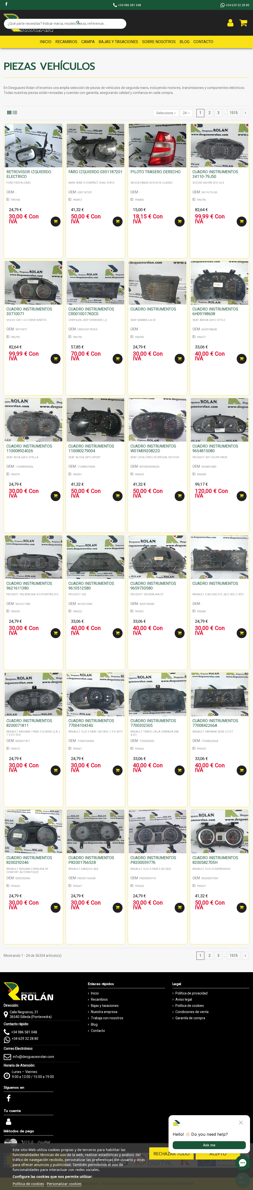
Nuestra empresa (104, 1012)
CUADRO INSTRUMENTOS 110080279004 (91, 448)
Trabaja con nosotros (107, 1018)
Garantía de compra (190, 1018)
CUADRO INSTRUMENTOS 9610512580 (91, 586)
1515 (234, 112)
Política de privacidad (191, 993)
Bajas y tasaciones (105, 1005)
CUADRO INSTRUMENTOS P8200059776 (153, 860)
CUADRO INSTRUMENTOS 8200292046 (29, 860)
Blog (94, 1024)
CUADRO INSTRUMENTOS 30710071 (29, 311)
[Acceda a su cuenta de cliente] (230, 22)
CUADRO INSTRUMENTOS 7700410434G (91, 723)
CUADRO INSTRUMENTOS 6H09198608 (215, 311)
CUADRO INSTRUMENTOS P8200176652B (91, 860)
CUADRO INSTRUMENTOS (153, 309)
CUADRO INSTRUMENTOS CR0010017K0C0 (91, 311)
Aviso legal (183, 999)
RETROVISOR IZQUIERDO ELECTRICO (28, 174)
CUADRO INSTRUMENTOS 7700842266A (215, 723)
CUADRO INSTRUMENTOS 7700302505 (153, 723)
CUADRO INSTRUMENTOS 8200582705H (215, 860)
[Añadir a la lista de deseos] (59, 131)
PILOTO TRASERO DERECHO (155, 172)
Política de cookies (189, 1005)
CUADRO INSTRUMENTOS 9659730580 (153, 586)
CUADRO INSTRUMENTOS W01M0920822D (153, 448)
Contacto (98, 1030)
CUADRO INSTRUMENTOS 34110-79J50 (215, 174)
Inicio (95, 993)
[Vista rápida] (59, 140)
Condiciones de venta (192, 1012)
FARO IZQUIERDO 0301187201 (95, 172)
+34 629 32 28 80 (25, 1038)
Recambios (99, 999)
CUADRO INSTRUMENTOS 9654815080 (215, 448)
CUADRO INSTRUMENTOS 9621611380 (29, 586)
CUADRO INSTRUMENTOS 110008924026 (29, 448)
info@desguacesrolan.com (33, 1056)
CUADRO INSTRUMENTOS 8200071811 (29, 723)
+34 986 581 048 (24, 1032)
